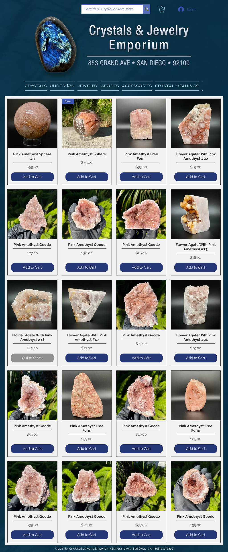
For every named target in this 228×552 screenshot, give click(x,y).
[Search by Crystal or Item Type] (146, 9)
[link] (162, 9)
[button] (176, 86)
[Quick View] (32, 123)
